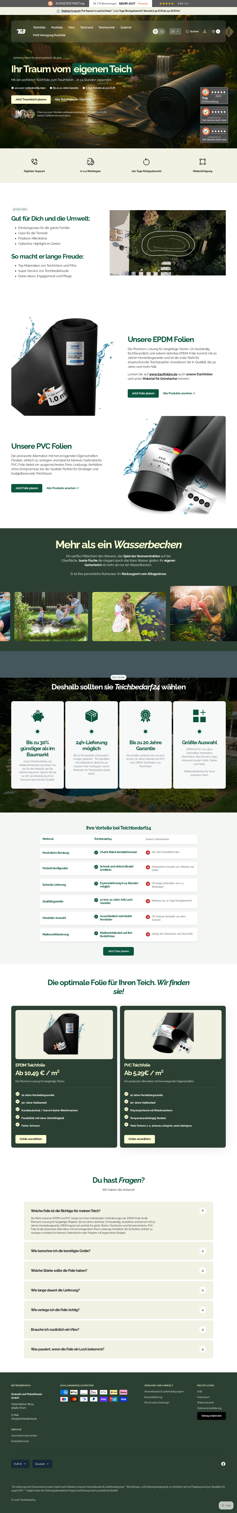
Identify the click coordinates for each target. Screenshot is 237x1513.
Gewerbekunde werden (24, 1435)
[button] (192, 31)
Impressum (203, 1397)
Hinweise (143, 3)
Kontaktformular (20, 1441)
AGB (199, 1391)
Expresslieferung (153, 1397)
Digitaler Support (70, 10)
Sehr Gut (127, 3)
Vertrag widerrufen (211, 1415)
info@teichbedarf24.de (24, 1418)
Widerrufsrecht (205, 1402)
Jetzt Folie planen (143, 393)
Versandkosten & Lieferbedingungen (163, 1391)
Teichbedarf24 (27, 1499)
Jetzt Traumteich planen (30, 99)
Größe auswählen (31, 1139)
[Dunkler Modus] (158, 31)
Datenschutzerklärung (209, 1408)
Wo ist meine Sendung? (156, 1402)
